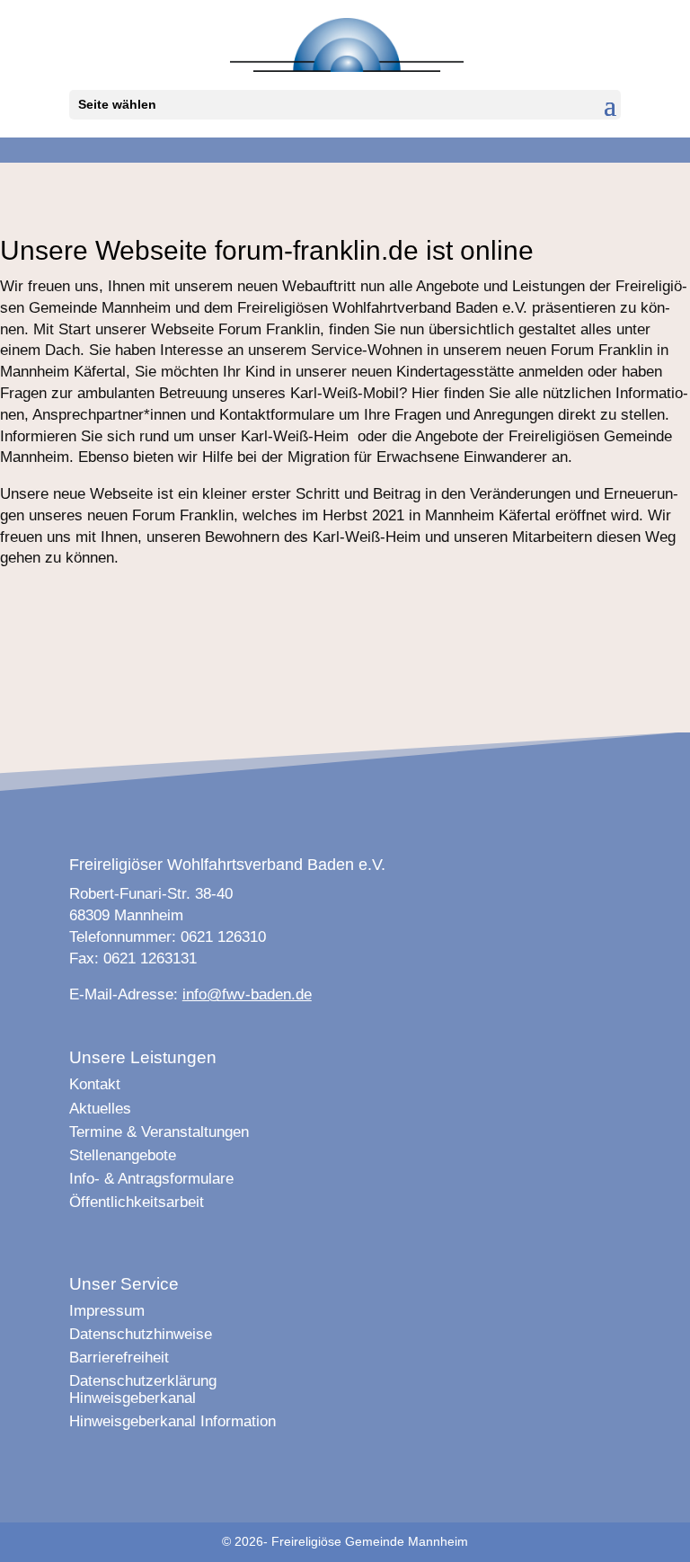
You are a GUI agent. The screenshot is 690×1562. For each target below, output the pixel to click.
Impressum (107, 1310)
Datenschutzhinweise (140, 1334)
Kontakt (94, 1084)
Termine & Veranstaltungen (159, 1131)
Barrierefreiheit (119, 1357)
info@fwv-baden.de (247, 994)
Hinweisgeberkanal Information (172, 1421)
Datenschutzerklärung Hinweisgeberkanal (143, 1389)
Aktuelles (100, 1108)
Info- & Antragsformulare (151, 1178)
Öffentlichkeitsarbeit (136, 1202)
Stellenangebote (122, 1155)
